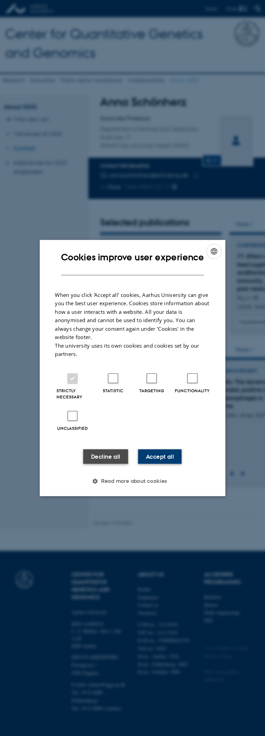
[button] (132, 481)
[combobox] (213, 251)
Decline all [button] (105, 456)
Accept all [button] (160, 456)
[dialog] (132, 368)
